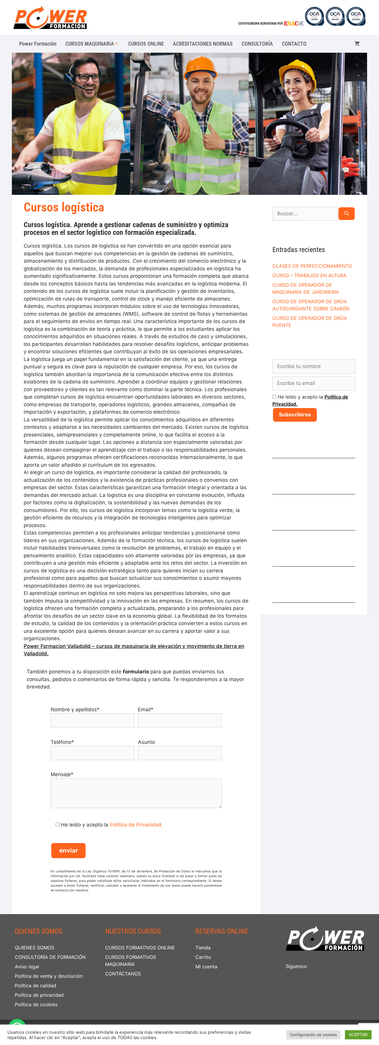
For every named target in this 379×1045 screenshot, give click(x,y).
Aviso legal (27, 966)
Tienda (203, 948)
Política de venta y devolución (49, 976)
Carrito (203, 957)
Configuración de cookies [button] (313, 1034)
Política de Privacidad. (136, 825)
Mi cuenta (206, 966)
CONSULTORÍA (257, 44)
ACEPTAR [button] (358, 1034)
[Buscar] (346, 214)
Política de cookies (36, 1004)
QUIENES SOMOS (34, 948)
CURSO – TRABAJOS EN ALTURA (309, 275)
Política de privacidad (39, 995)
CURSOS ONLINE (146, 44)
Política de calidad (35, 985)
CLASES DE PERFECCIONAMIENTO (312, 266)
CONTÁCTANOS (123, 974)
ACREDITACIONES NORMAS (203, 44)
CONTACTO (294, 44)
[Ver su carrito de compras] (357, 44)
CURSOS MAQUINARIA (89, 44)
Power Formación (38, 44)
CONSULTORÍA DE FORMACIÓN (50, 957)
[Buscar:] (305, 214)
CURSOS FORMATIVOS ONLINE (140, 948)
